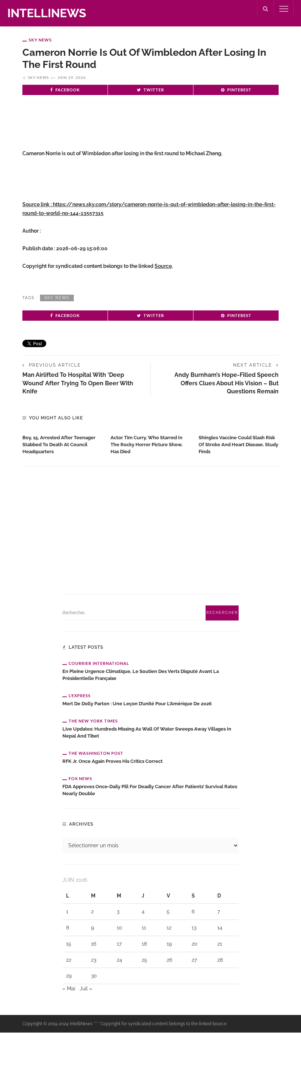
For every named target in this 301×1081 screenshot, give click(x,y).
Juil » (86, 988)
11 (144, 928)
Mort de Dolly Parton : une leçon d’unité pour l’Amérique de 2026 (137, 703)
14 (219, 928)
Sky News (40, 39)
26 (169, 960)
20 (194, 944)
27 (194, 960)
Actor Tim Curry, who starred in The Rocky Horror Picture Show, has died (146, 444)
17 (119, 944)
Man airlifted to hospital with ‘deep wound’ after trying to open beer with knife (77, 383)
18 (144, 944)
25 (144, 960)
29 (69, 976)
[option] (62, 443)
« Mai (68, 988)
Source (163, 266)
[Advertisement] (108, 132)
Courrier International (99, 663)
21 (219, 944)
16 (93, 944)
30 (94, 976)
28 (220, 960)
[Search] (265, 9)
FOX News (80, 778)
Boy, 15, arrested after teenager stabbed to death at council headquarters (58, 444)
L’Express (80, 695)
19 (169, 944)
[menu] (283, 8)
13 (194, 928)
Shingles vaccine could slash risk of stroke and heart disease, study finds (238, 444)
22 (68, 960)
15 (68, 944)
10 (119, 928)
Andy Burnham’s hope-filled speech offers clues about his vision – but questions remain (226, 383)
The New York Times (93, 720)
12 (169, 928)
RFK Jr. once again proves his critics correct (112, 761)
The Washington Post (96, 753)
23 (93, 960)
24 (119, 960)
